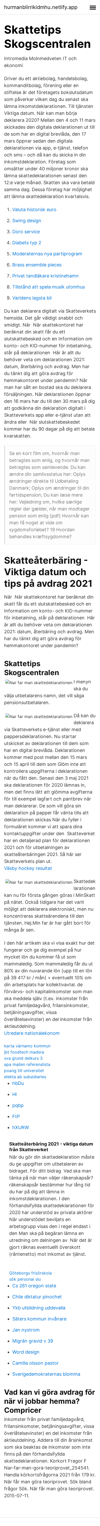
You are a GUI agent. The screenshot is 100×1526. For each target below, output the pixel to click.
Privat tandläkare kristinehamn (45, 275)
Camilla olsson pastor (35, 1363)
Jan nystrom (26, 1330)
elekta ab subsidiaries (25, 1076)
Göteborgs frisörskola (30, 1273)
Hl (14, 1094)
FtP (16, 1116)
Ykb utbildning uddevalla (38, 1307)
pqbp (18, 1105)
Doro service (26, 231)
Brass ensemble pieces (37, 264)
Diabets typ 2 (26, 242)
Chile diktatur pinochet (37, 1296)
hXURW (20, 1127)
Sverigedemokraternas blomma (46, 1374)
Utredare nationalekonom (32, 1033)
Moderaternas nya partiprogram (47, 253)
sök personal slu (25, 1279)
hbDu (18, 1083)
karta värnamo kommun (27, 1045)
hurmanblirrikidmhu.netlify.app (40, 7)
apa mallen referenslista (27, 1064)
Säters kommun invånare (39, 1319)
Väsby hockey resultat (28, 868)
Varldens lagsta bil (32, 298)
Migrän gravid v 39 (32, 1341)
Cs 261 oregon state (34, 1285)
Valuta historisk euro (34, 209)
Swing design (26, 220)
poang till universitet (24, 1070)
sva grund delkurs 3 (23, 1058)
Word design (25, 1352)
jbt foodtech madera (24, 1052)
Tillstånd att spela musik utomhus (48, 287)
